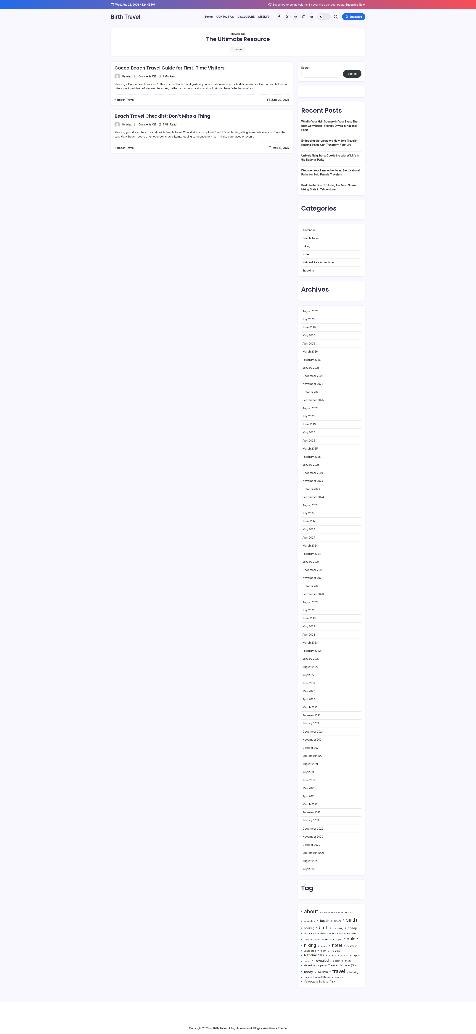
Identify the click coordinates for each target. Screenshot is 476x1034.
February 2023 (312, 650)
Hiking (306, 246)
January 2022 (311, 723)
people (344, 955)
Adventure (309, 230)
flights (317, 939)
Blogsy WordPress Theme (270, 1028)
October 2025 (311, 392)
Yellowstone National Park (319, 981)
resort (307, 961)
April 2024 (309, 537)
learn (324, 950)
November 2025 (313, 384)
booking (309, 928)
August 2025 (311, 408)
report (356, 955)
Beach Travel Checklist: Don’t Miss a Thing (162, 116)
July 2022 (308, 675)
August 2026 (311, 311)
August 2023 (311, 602)
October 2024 (311, 489)
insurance (351, 946)
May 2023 (309, 626)
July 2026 (309, 319)
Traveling (308, 270)
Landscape (310, 951)
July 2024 (309, 513)
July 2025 (309, 416)
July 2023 (309, 610)
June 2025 (309, 424)
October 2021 (311, 747)
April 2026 (309, 343)
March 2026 (310, 351)
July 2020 (309, 869)
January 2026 (311, 367)
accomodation (329, 913)
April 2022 (309, 699)
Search (305, 67)
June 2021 (309, 780)
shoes (348, 961)
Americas (347, 912)
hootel (324, 946)
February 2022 (312, 715)
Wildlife (339, 977)
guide (352, 938)
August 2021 (310, 764)
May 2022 (309, 691)
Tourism (322, 972)
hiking (310, 945)
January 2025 (311, 464)
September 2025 (313, 400)
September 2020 (313, 852)
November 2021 (312, 739)
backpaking (310, 921)
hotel (337, 945)
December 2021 (313, 731)
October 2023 (311, 586)
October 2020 (311, 844)
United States (322, 977)
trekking (353, 972)
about (311, 911)
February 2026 (312, 359)
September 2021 (313, 755)
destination (310, 933)
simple (320, 965)
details (324, 933)
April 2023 (309, 634)
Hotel (306, 254)
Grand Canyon (333, 939)
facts (306, 939)
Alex (129, 76)
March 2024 (310, 545)
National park (314, 955)
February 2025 (312, 456)
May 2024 (309, 529)
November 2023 (313, 578)
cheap (352, 928)
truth (306, 977)
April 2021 (308, 796)
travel (338, 971)
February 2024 (312, 553)
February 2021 (311, 812)
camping (338, 928)
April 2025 (309, 440)
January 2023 (311, 658)
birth (351, 920)
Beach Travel (311, 238)
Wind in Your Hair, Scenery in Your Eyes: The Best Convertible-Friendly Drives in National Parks (329, 126)
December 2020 (313, 828)
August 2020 (311, 861)
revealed (322, 960)
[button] (324, 16)
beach (324, 920)
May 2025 (309, 432)
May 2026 (309, 335)
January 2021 (311, 820)
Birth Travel (125, 16)
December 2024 (313, 473)
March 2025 (310, 448)
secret (336, 961)
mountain (336, 951)
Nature (332, 955)
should (308, 965)
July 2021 (308, 772)
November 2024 (313, 481)
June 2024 (309, 521)
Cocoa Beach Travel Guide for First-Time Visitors (170, 68)
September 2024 (313, 497)
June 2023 (309, 618)
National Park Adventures (319, 262)
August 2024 (311, 505)
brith (324, 927)
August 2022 (310, 667)
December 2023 (313, 570)
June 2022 (309, 683)
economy (337, 933)
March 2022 (310, 707)
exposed (352, 933)
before (337, 921)
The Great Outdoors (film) (342, 965)
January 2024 (311, 561)
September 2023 (313, 594)
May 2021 (308, 788)
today (308, 972)
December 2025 (313, 376)
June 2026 (309, 327)
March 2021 (310, 804)
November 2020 (313, 836)
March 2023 (310, 642)
